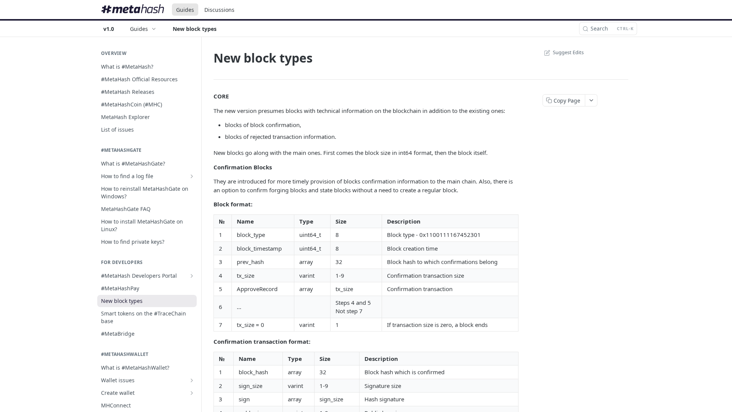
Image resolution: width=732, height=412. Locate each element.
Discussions (219, 9)
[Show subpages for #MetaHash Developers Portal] (192, 276)
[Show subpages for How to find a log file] (192, 176)
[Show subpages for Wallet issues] (192, 380)
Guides (185, 9)
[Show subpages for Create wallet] (192, 393)
